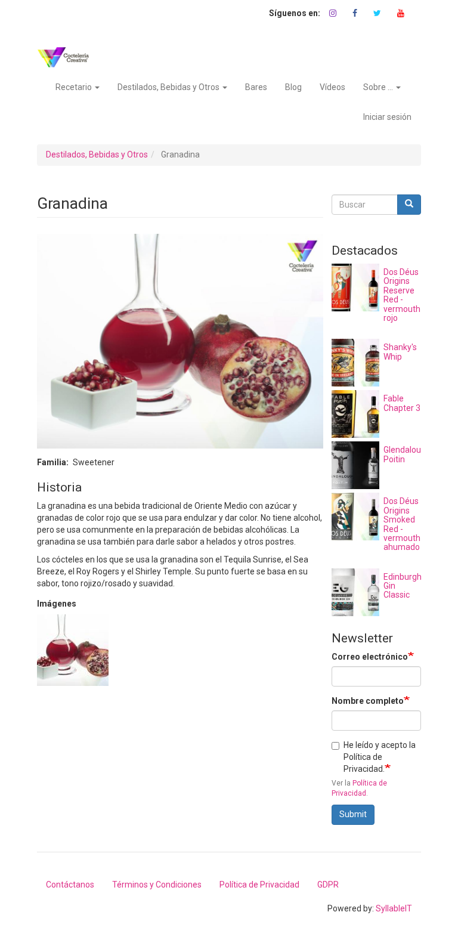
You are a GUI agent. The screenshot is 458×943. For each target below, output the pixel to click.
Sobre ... (379, 87)
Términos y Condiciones (157, 884)
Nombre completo (368, 701)
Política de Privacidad (259, 884)
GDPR (328, 884)
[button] (73, 650)
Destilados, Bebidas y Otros (169, 87)
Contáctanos (70, 884)
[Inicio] (68, 57)
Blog (293, 87)
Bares (256, 87)
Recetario (74, 87)
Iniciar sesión (387, 117)
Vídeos (332, 87)
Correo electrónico (370, 656)
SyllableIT (394, 908)
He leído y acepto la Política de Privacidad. (380, 757)
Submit (353, 814)
